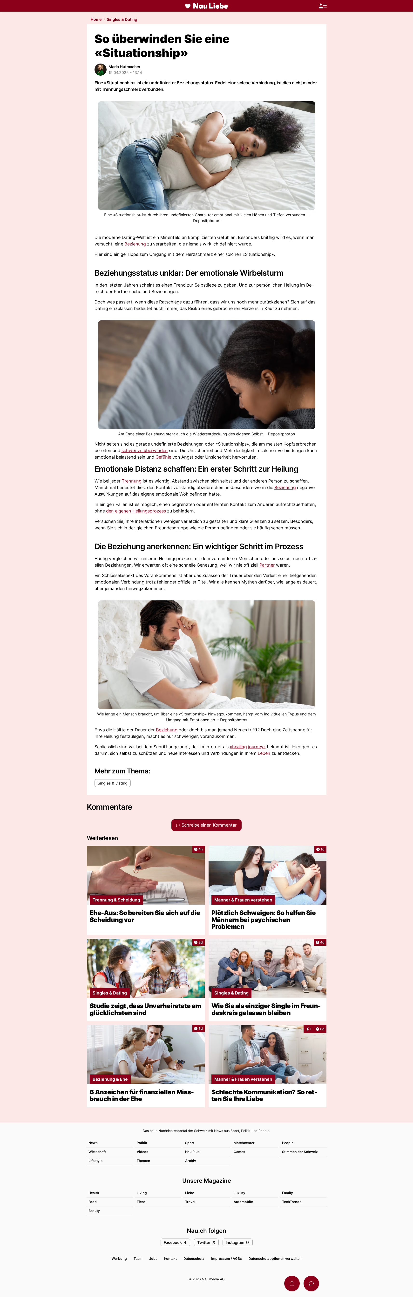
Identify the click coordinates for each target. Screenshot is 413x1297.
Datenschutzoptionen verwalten (275, 1258)
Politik (142, 1143)
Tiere (141, 1202)
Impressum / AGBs (226, 1258)
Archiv (190, 1161)
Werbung (119, 1258)
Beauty (94, 1211)
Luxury (239, 1193)
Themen (143, 1161)
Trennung (132, 480)
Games (239, 1152)
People (287, 1143)
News (93, 1143)
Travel (190, 1202)
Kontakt (170, 1258)
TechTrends (291, 1202)
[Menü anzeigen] (322, 6)
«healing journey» (248, 746)
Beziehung (135, 243)
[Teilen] (292, 1283)
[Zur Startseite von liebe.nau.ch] (206, 6)
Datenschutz (193, 1258)
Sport (189, 1143)
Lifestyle (95, 1161)
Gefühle (163, 457)
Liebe (189, 1193)
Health (93, 1193)
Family (287, 1193)
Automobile (243, 1202)
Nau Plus (192, 1152)
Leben (264, 753)
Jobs (153, 1258)
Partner (267, 565)
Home (96, 19)
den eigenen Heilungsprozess (136, 510)
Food (92, 1202)
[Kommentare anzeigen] (311, 1283)
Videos (142, 1152)
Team (138, 1258)
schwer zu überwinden (145, 450)
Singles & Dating (122, 19)
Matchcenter (244, 1143)
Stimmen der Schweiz (300, 1152)
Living (142, 1193)
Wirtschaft (97, 1152)
